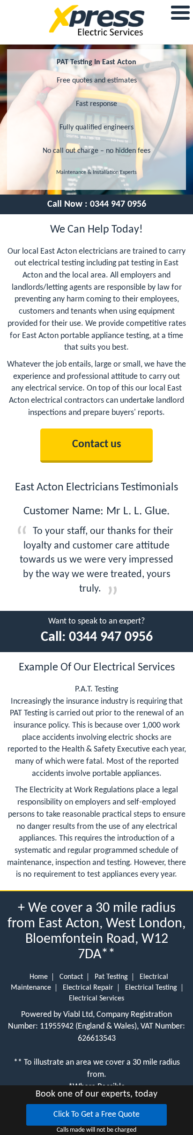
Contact (71, 977)
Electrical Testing (151, 988)
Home (39, 977)
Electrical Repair (88, 988)
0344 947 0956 (118, 204)
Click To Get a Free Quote (96, 1114)
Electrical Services (96, 998)
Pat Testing (111, 977)
